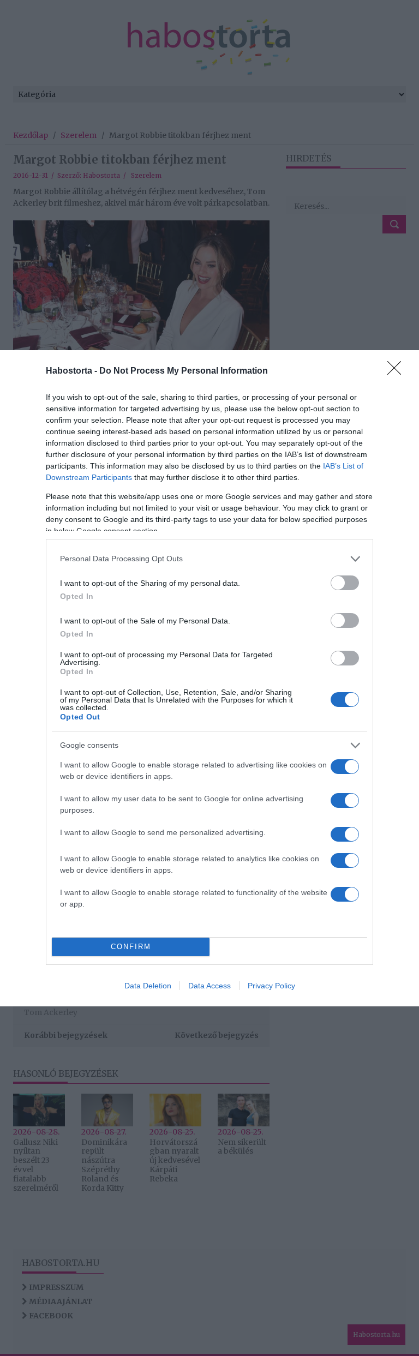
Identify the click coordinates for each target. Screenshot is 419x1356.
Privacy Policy (271, 985)
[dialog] (209, 678)
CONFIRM (131, 947)
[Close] (397, 371)
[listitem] (209, 559)
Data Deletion (147, 985)
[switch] (345, 582)
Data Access (209, 985)
